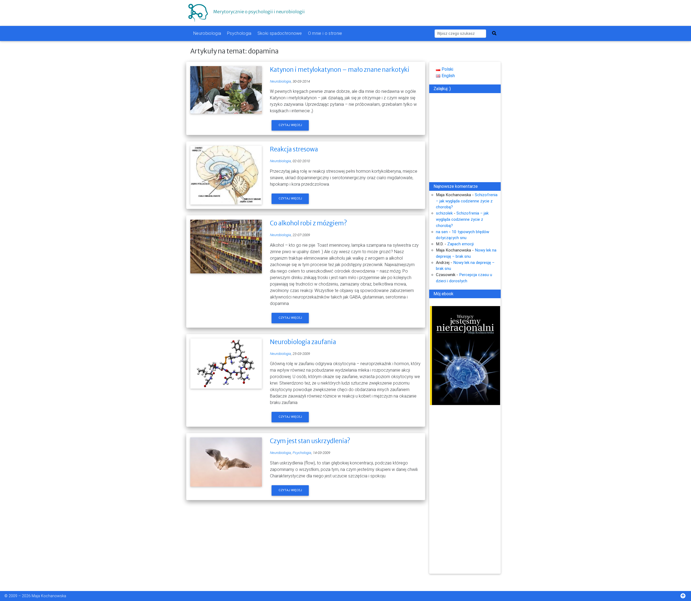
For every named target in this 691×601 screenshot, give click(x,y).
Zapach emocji (460, 244)
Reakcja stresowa (294, 149)
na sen (442, 231)
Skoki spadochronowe (280, 33)
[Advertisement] (465, 493)
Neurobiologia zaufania (303, 342)
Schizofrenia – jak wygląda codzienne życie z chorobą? (466, 201)
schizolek (444, 213)
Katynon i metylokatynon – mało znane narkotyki (339, 69)
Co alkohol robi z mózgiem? (308, 223)
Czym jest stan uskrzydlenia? (310, 441)
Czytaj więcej (290, 125)
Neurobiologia (207, 33)
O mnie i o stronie (325, 33)
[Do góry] (685, 596)
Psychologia (239, 33)
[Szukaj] (494, 33)
